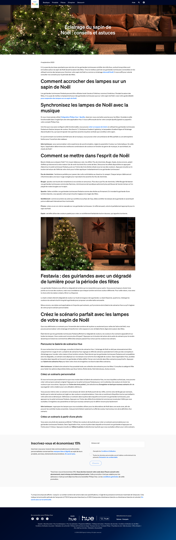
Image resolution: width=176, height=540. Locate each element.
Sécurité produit (48, 524)
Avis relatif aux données (80, 528)
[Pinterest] (42, 518)
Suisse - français (122, 519)
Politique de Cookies (98, 524)
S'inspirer (71, 2)
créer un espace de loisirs (98, 127)
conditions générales (110, 477)
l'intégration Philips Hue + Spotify (73, 117)
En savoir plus (70, 454)
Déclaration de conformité (62, 526)
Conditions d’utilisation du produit (45, 526)
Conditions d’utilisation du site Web (128, 524)
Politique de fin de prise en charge (80, 526)
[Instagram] (37, 518)
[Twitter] (47, 518)
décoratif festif (108, 72)
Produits (55, 2)
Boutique (46, 2)
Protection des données (111, 524)
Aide (133, 2)
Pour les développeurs (60, 524)
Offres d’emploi (136, 526)
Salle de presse (127, 526)
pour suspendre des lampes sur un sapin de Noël (58, 98)
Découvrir (80, 2)
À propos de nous (95, 526)
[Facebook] (32, 518)
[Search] (139, 2)
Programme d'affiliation (85, 524)
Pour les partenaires (72, 524)
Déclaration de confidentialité (108, 457)
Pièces (63, 2)
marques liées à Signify (61, 451)
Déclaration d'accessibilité (95, 528)
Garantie (40, 524)
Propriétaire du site (117, 526)
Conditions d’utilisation (108, 451)
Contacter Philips (105, 526)
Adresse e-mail (95, 443)
